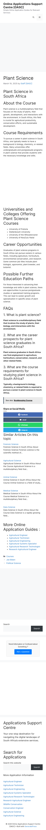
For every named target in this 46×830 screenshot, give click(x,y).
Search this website (12, 763)
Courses (10, 556)
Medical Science (10, 491)
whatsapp (24, 425)
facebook (24, 415)
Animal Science (10, 477)
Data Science (9, 507)
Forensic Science (10, 444)
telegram (24, 430)
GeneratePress (31, 826)
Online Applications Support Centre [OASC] (22, 5)
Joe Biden (10, 560)
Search (6, 624)
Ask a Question (23, 652)
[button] (33, 17)
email (24, 420)
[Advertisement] (23, 48)
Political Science (13, 563)
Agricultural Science (12, 460)
